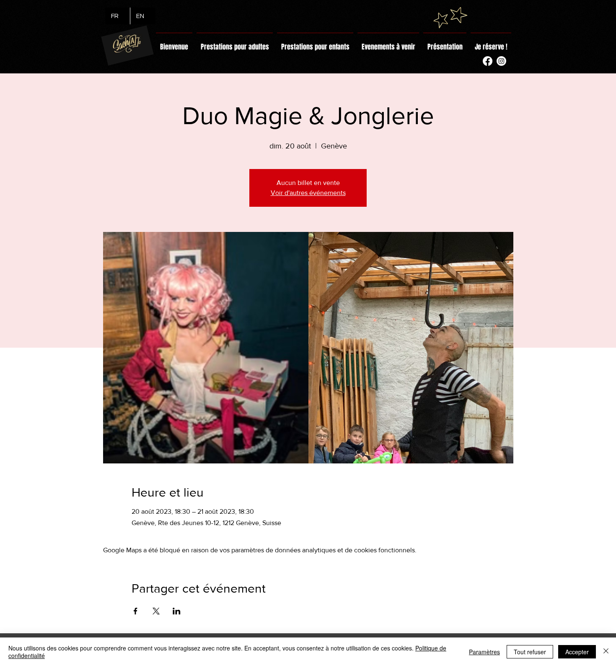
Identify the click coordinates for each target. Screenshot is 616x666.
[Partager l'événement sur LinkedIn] (177, 611)
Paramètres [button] (484, 652)
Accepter (577, 652)
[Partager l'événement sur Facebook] (136, 611)
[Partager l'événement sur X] (156, 611)
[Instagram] (501, 61)
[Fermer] (606, 651)
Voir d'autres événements (308, 192)
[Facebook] (487, 61)
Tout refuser (530, 652)
